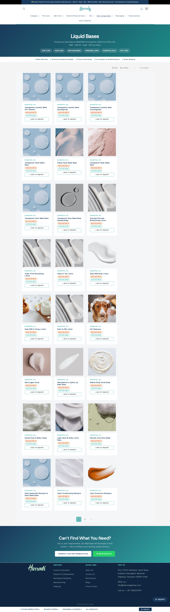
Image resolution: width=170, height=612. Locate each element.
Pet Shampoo (95, 329)
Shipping (57, 586)
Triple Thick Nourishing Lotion (34, 275)
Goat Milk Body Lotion (99, 274)
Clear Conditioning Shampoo (69, 493)
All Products (92, 609)
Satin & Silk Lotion (65, 329)
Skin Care (46, 50)
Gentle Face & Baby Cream (36, 438)
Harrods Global (88, 604)
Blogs (88, 582)
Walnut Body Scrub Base (100, 382)
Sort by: (115, 68)
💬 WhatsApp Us (104, 554)
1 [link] (78, 519)
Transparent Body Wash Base (100, 164)
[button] (23, 8)
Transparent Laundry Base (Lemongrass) (101, 108)
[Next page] (91, 519)
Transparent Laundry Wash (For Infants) (36, 108)
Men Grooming (74, 50)
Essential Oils (109, 50)
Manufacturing (59, 582)
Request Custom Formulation (73, 554)
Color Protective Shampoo (101, 493)
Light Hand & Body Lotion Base (68, 439)
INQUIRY (146, 609)
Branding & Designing (62, 578)
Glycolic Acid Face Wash (100, 438)
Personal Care (91, 50)
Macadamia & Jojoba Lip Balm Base (67, 383)
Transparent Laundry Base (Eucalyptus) (68, 108)
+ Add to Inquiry (37, 119)
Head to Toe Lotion (65, 274)
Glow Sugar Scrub (32, 382)
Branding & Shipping (72, 609)
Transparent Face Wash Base (37, 218)
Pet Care (124, 50)
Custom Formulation (62, 570)
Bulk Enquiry (91, 578)
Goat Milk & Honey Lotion (35, 329)
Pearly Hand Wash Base (67, 163)
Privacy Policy (91, 586)
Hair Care (59, 50)
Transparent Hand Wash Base (35, 164)
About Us (89, 570)
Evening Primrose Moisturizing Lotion (98, 219)
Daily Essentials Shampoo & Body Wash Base (36, 494)
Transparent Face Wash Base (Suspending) (69, 219)
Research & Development (64, 574)
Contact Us (90, 574)
